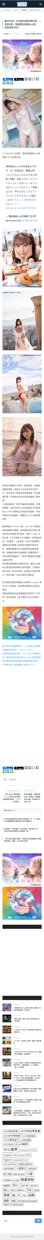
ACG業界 (11, 1149)
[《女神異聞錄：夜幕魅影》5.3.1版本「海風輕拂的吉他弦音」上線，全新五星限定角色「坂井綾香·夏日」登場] (6, 1110)
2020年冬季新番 (8, 1144)
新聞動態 (33, 34)
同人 (16, 1185)
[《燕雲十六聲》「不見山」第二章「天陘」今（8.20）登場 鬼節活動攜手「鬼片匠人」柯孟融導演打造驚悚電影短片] (6, 1075)
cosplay (7, 1155)
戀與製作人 (21, 1190)
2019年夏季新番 (29, 1136)
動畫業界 (7, 1186)
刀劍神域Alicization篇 (11, 1180)
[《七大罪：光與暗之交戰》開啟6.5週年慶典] (6, 1040)
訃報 (24, 1196)
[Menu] (3, 4)
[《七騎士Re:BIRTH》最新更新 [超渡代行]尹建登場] (6, 1029)
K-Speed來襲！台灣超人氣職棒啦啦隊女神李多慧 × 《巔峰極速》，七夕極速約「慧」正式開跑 (27, 1065)
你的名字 (32, 1168)
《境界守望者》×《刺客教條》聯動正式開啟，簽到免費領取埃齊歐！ (27, 1101)
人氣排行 (21, 1168)
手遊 (29, 1190)
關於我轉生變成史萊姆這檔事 (27, 1201)
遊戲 (6, 1201)
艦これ (16, 1195)
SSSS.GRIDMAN (10, 1164)
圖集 (5, 1190)
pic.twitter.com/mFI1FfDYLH (21, 208)
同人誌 (24, 1185)
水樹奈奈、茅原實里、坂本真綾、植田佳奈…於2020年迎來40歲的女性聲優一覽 (21, 830)
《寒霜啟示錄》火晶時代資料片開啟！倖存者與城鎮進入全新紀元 (27, 1009)
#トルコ (15, 203)
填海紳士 (7, 34)
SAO (26, 1160)
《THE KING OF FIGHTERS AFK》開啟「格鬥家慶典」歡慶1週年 (27, 1053)
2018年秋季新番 (30, 1131)
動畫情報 (27, 1179)
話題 (31, 1195)
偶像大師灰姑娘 (19, 1174)
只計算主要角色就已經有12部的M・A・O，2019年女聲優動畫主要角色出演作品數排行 (22, 820)
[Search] (40, 4)
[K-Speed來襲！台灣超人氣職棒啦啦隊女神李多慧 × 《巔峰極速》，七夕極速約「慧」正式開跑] (6, 1062)
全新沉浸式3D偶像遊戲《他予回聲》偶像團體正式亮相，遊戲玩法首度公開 (27, 1090)
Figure (7, 1159)
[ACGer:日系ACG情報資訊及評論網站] (22, 4)
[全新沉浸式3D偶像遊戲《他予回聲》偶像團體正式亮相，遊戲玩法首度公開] (6, 1088)
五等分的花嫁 (8, 1169)
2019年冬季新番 (12, 1135)
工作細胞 (12, 1190)
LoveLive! (18, 1160)
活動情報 (36, 1190)
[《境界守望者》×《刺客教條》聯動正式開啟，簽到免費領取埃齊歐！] (6, 1099)
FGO (29, 1155)
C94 (29, 1150)
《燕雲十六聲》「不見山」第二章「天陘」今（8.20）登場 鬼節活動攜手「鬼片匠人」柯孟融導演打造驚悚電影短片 (27, 1078)
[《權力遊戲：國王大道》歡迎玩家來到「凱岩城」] (6, 1018)
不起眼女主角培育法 (25, 1164)
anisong (23, 1150)
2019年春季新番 (10, 1140)
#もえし (19, 199)
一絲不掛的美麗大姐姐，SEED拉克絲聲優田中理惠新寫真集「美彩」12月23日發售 (22, 840)
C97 (35, 1150)
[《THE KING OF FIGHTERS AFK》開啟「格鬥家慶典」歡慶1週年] (6, 1051)
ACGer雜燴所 (21, 1144)
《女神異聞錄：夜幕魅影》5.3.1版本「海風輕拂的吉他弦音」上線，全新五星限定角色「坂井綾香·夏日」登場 (27, 1113)
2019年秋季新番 (25, 1140)
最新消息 (39, 34)
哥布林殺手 (34, 1186)
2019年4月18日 (29, 220)
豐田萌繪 (13, 779)
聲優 (5, 779)
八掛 (30, 1174)
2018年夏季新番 (11, 1131)
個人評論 (8, 1174)
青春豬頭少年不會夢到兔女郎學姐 (13, 1205)
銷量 (13, 1200)
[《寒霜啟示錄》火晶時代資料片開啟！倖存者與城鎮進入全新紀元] (6, 1007)
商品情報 (27, 34)
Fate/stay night (19, 1155)
